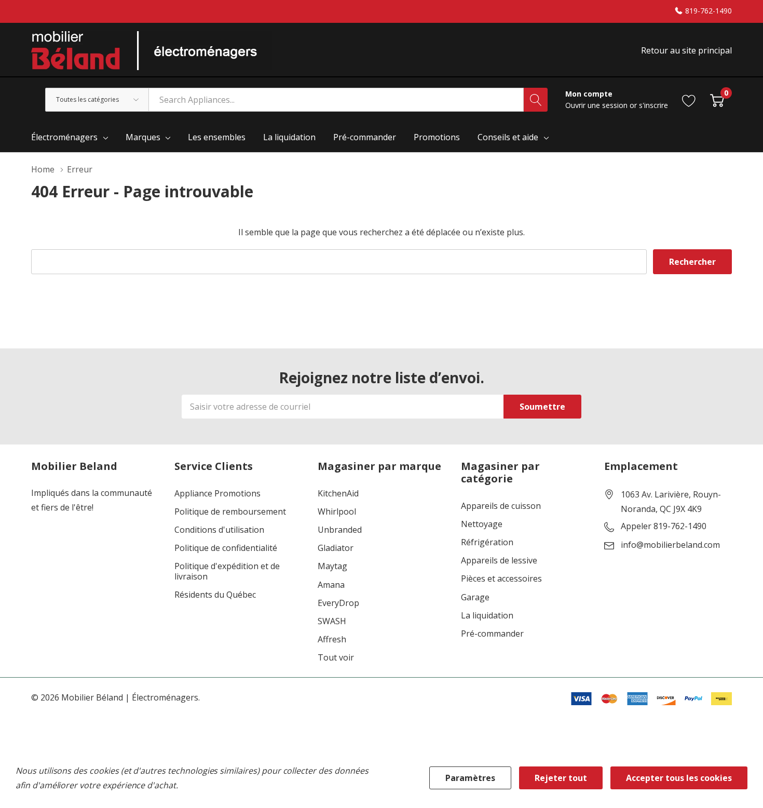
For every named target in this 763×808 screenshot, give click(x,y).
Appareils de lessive (499, 560)
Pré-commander (492, 634)
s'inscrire (653, 105)
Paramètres (470, 778)
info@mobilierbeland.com (670, 545)
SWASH (332, 621)
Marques (143, 137)
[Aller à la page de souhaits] (689, 99)
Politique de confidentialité (225, 548)
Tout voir (336, 658)
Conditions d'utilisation (219, 530)
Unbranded (340, 530)
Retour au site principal (686, 50)
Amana (331, 585)
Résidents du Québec (215, 595)
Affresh (332, 639)
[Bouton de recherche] (536, 100)
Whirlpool (337, 512)
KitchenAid (338, 494)
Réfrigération (487, 542)
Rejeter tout (561, 778)
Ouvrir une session (597, 105)
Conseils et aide (508, 137)
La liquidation (487, 616)
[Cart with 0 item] (717, 99)
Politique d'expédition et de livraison (227, 571)
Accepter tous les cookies (679, 778)
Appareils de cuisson (501, 506)
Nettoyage (481, 524)
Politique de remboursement (230, 512)
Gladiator (335, 548)
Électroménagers (64, 137)
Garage (475, 597)
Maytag (332, 566)
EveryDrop (338, 603)
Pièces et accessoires (501, 579)
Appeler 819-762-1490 (663, 526)
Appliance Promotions (217, 494)
